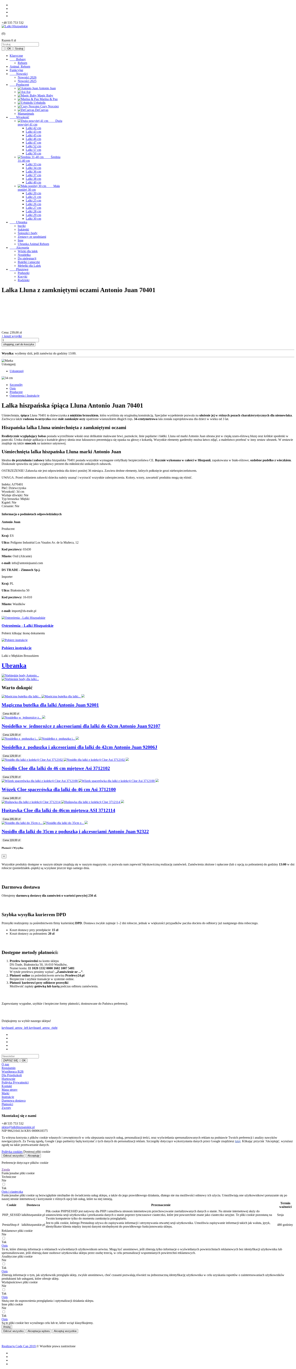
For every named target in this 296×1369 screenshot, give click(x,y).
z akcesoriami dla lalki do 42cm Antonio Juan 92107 (81, 726)
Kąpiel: (6, 502)
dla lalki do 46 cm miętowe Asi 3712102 (56, 768)
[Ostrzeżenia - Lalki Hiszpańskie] (23, 617)
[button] (12, 1191)
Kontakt (7, 1086)
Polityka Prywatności (15, 1082)
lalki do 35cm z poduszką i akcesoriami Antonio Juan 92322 (75, 831)
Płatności (7, 1104)
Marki (5, 1093)
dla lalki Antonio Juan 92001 (50, 705)
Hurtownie (8, 1079)
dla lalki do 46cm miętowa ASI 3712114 (58, 810)
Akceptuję (33, 1155)
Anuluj (6, 1326)
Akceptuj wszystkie (65, 1331)
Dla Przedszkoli (12, 1075)
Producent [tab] (16, 392)
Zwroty (6, 1107)
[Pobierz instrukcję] (15, 640)
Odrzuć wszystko (13, 1155)
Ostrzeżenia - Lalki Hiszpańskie (27, 625)
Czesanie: (8, 506)
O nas (5, 1064)
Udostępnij (17, 371)
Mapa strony (10, 1089)
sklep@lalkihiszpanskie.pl (18, 1127)
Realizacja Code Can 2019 (19, 1346)
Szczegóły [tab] (16, 384)
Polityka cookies (12, 1151)
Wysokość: (9, 491)
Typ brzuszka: (11, 499)
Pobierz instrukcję (16, 648)
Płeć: (5, 488)
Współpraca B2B (13, 1071)
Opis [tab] (13, 388)
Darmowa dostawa (14, 1100)
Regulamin (9, 1068)
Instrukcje (8, 1097)
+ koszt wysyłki (12, 336)
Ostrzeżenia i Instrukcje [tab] (24, 395)
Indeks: (6, 484)
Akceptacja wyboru (39, 1331)
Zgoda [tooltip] (6, 1169)
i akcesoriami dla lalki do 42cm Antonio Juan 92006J (79, 747)
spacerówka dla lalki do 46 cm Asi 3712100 (59, 789)
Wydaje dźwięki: (12, 495)
